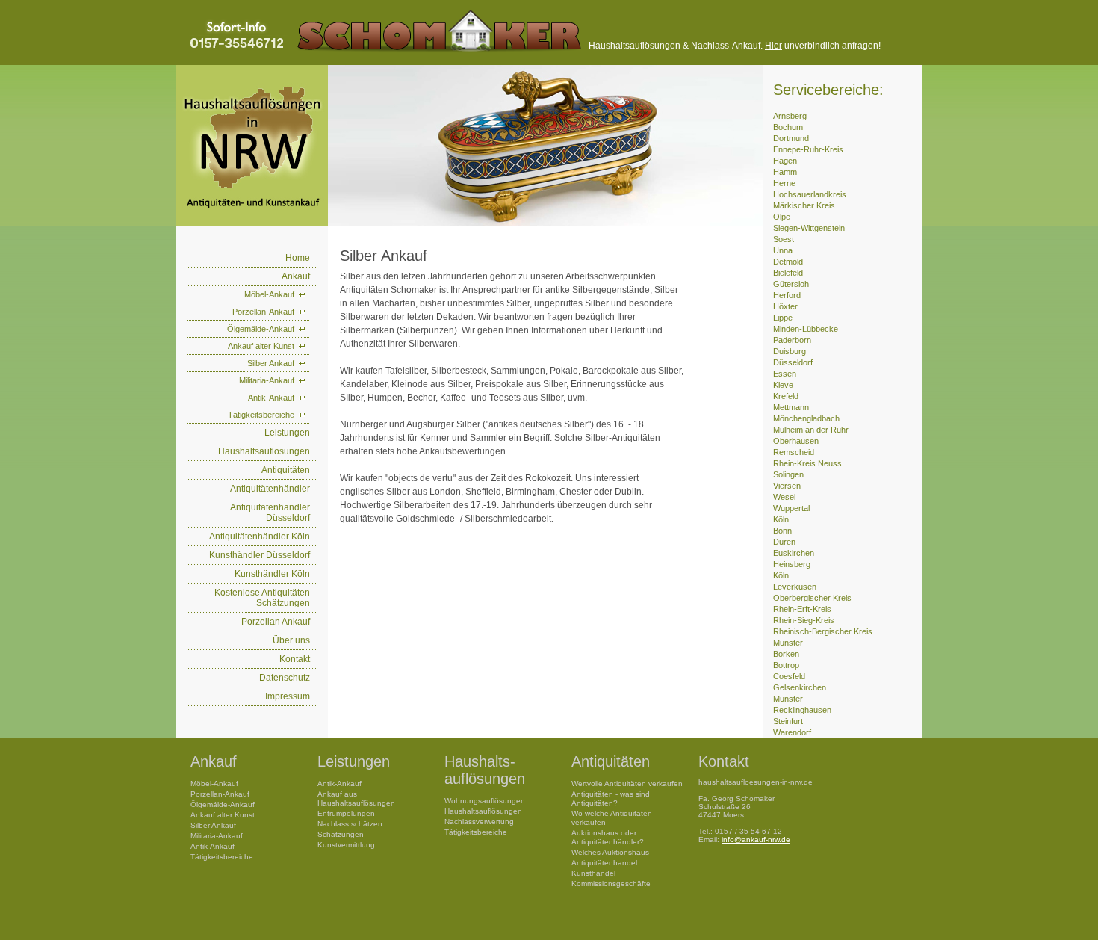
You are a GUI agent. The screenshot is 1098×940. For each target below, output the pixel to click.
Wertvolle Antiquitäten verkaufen (627, 783)
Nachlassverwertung (479, 821)
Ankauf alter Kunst (261, 345)
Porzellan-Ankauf (263, 311)
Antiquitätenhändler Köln (259, 536)
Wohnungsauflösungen (484, 801)
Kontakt (294, 659)
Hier (773, 45)
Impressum (287, 696)
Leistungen (287, 432)
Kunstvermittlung (346, 845)
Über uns (291, 640)
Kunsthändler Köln (272, 574)
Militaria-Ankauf (266, 380)
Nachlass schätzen (349, 824)
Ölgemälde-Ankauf (260, 328)
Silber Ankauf (270, 363)
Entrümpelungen (346, 813)
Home (297, 258)
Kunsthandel (593, 873)
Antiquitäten (285, 470)
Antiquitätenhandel (604, 863)
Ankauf (296, 276)
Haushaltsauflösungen (264, 451)
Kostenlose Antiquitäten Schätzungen (262, 597)
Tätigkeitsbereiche (261, 414)
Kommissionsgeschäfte (611, 883)
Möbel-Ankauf (269, 294)
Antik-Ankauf (271, 397)
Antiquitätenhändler (270, 488)
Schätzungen (340, 834)
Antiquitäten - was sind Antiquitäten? (610, 798)
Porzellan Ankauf (275, 621)
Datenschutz (284, 677)
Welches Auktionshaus (610, 852)
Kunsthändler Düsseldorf (259, 555)
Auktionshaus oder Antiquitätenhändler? (607, 837)
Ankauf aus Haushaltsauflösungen (356, 798)
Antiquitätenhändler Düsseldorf (270, 512)
